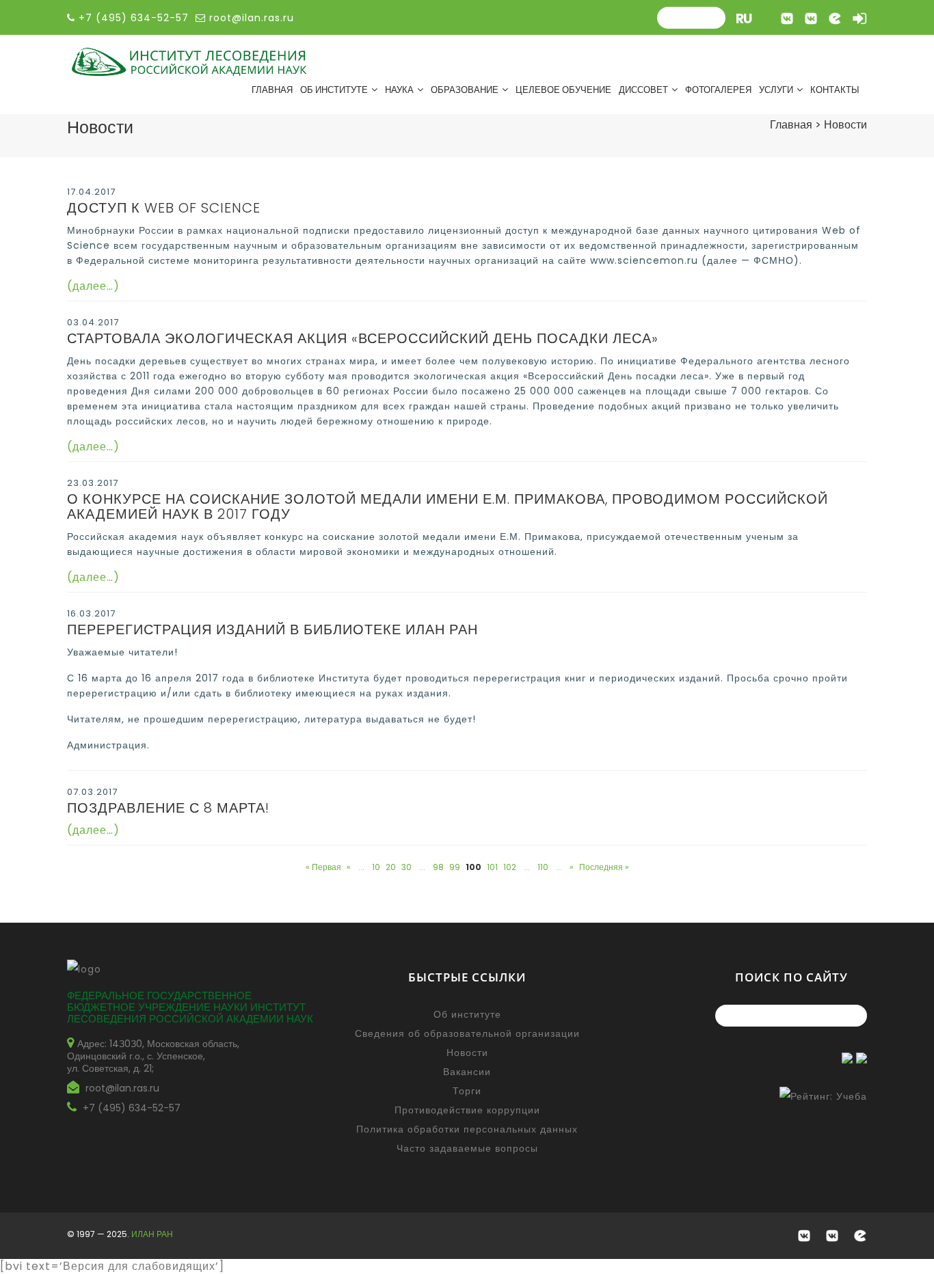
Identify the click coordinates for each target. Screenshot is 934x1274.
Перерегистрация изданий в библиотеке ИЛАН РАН (272, 629)
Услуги (776, 89)
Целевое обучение (563, 89)
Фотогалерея (718, 89)
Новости (467, 1052)
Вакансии (467, 1072)
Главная (272, 89)
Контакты (834, 89)
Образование (464, 89)
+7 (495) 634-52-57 (132, 1108)
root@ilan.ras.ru (250, 18)
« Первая (323, 867)
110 (542, 867)
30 (406, 867)
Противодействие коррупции (467, 1110)
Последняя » (604, 867)
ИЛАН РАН (152, 1234)
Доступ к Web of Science (164, 207)
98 (438, 867)
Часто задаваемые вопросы (467, 1148)
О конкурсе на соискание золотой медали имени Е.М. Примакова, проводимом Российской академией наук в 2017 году (447, 506)
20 (391, 867)
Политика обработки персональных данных (467, 1129)
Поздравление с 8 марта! (168, 807)
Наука (399, 89)
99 (454, 867)
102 (509, 867)
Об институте (334, 89)
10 (376, 867)
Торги (467, 1091)
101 (492, 867)
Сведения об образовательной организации (467, 1033)
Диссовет (643, 89)
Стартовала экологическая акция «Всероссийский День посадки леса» (362, 338)
